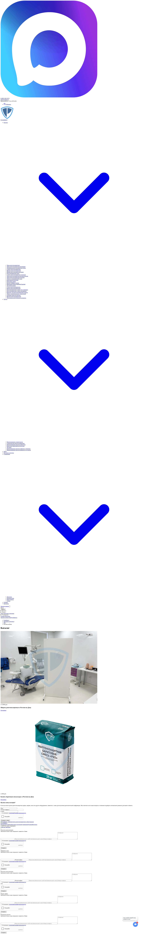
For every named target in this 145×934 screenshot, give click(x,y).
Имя (2, 808)
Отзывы (3, 616)
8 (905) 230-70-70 (5, 98)
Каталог (4, 610)
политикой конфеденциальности (17, 813)
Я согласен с (14, 813)
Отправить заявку (5, 820)
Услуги (4, 612)
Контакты (7, 616)
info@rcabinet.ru (5, 99)
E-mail (2, 811)
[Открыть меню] (9, 606)
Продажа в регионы (9, 613)
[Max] (49, 97)
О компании (5, 615)
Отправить (3, 848)
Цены (2, 613)
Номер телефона (5, 809)
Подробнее (3, 710)
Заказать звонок (5, 606)
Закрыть (3, 609)
